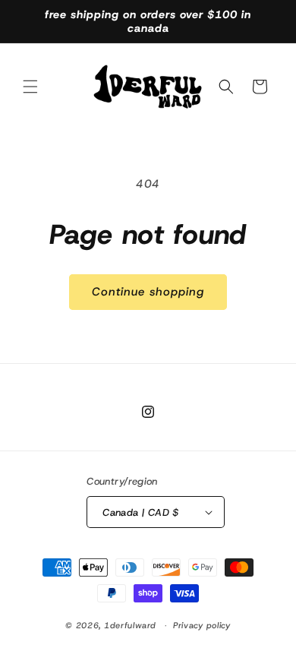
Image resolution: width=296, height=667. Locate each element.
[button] (30, 86)
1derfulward (130, 625)
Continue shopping (148, 291)
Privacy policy (202, 625)
